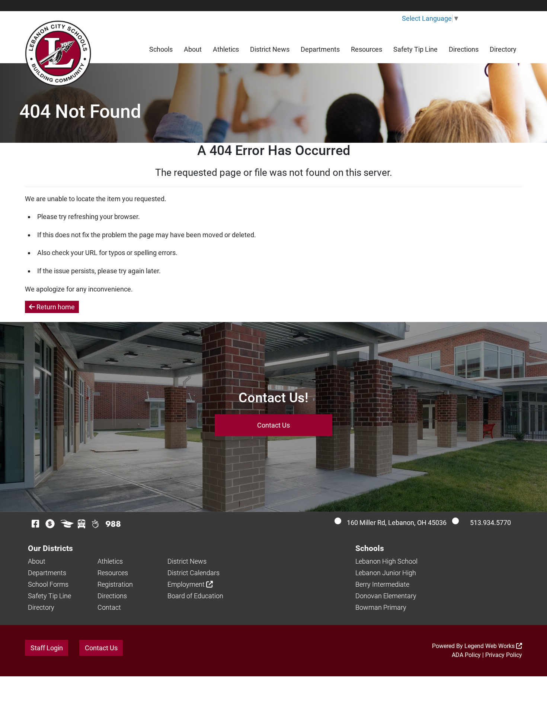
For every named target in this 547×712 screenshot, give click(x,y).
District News (270, 49)
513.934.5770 (490, 522)
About (193, 49)
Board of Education (195, 596)
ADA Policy (466, 654)
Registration (115, 584)
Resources (366, 49)
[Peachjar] (95, 524)
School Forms (48, 584)
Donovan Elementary (385, 596)
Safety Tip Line (415, 49)
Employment (186, 584)
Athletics (226, 49)
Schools (161, 49)
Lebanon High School (386, 561)
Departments (320, 49)
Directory (503, 49)
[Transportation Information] (81, 524)
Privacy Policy (503, 654)
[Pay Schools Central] (50, 524)
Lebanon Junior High (385, 573)
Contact (109, 607)
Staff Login (47, 648)
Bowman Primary (380, 607)
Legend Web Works (490, 646)
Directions (464, 49)
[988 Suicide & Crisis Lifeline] (113, 524)
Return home (55, 307)
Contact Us (273, 425)
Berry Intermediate (382, 584)
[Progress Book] (67, 524)
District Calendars (193, 573)
